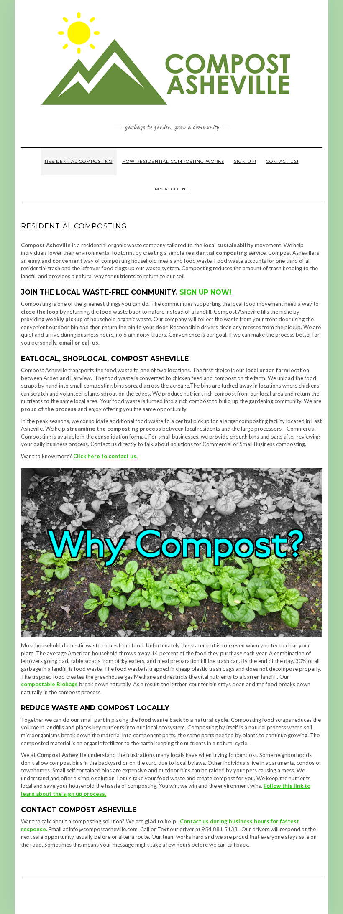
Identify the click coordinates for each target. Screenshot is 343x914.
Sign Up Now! (205, 292)
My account (171, 189)
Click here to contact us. (105, 456)
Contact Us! (282, 161)
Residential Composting (79, 161)
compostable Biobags (49, 684)
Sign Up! (245, 161)
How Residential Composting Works (173, 161)
